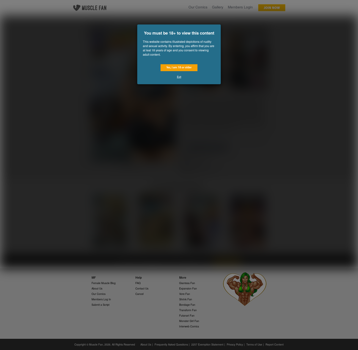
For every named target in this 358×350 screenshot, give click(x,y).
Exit (179, 77)
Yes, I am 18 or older (179, 67)
